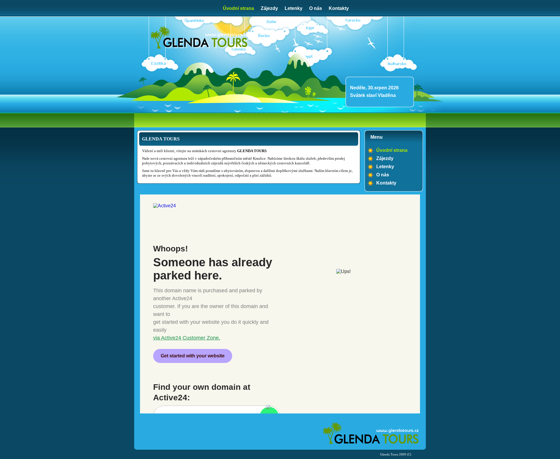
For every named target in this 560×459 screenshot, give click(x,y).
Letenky (293, 8)
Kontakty (339, 8)
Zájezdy (269, 8)
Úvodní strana (238, 8)
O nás (315, 8)
